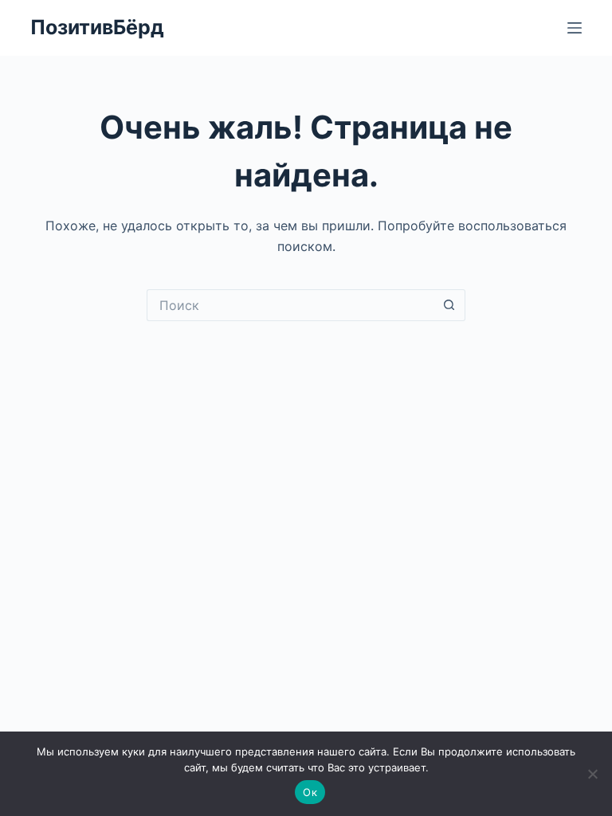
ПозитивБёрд (97, 27)
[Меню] (574, 28)
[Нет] (592, 774)
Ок (310, 792)
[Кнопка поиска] (449, 305)
